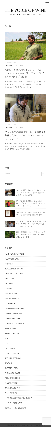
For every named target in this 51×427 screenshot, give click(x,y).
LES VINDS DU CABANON (14, 323)
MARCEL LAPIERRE (12, 333)
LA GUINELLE (10, 304)
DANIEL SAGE (10, 279)
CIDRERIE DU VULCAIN (14, 65)
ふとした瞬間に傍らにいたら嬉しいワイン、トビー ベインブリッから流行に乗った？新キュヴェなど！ (31, 192)
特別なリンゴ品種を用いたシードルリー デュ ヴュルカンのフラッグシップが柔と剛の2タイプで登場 (25, 73)
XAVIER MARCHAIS (12, 388)
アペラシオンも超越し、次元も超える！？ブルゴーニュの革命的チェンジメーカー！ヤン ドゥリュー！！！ (30, 203)
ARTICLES (9, 264)
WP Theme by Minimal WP (38, 425)
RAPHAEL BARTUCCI (13, 358)
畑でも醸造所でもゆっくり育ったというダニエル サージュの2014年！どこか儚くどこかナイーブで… (31, 234)
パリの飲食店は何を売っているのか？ (18, 398)
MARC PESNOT (11, 328)
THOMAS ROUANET (12, 373)
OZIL (6, 343)
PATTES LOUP (10, 348)
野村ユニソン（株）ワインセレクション (18, 425)
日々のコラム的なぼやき (13, 403)
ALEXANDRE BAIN (12, 259)
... (31, 87)
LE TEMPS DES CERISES (14, 309)
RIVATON (8, 363)
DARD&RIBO (9, 284)
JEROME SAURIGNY (12, 299)
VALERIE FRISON (11, 383)
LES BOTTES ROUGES (13, 313)
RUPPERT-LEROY (11, 368)
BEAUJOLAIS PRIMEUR (14, 269)
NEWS (7, 338)
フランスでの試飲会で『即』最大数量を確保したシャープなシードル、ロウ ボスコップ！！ (25, 135)
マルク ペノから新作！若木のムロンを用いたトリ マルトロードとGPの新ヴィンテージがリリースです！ (31, 224)
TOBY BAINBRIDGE (12, 378)
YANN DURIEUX (11, 393)
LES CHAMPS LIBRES (13, 318)
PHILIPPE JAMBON (12, 353)
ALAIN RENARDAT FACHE (14, 254)
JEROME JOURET (11, 294)
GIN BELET (9, 289)
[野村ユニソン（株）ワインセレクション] (25, 10)
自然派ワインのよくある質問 (15, 408)
